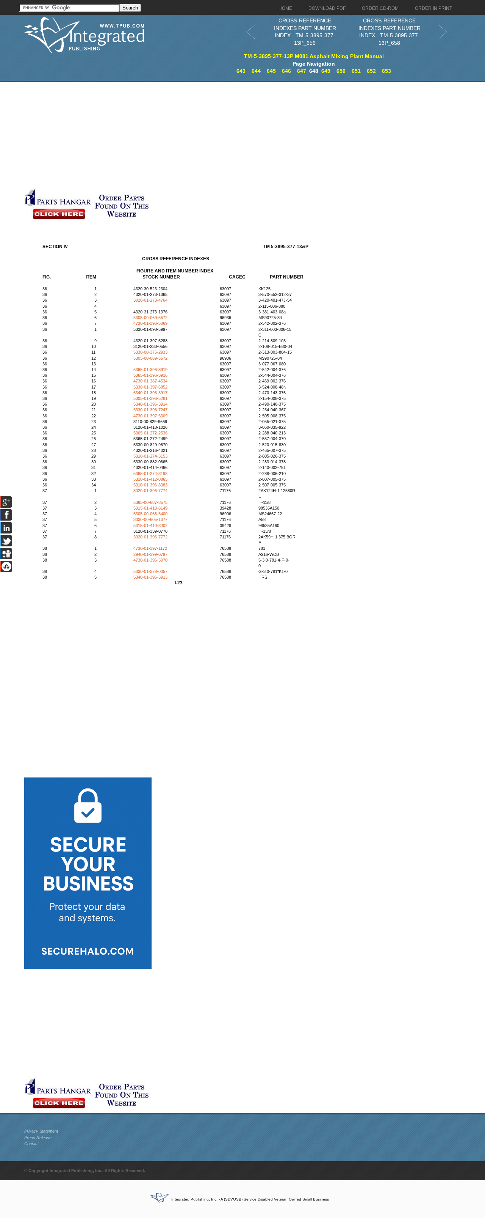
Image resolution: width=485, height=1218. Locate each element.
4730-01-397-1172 (150, 548)
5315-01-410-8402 (150, 525)
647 (301, 71)
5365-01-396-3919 (150, 369)
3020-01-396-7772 (150, 537)
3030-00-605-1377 (150, 519)
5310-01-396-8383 (150, 485)
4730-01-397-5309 (150, 416)
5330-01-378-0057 (150, 571)
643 (241, 71)
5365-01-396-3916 (150, 375)
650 (341, 71)
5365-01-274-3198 (150, 473)
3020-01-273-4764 (150, 300)
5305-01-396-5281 (150, 398)
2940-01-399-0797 (150, 554)
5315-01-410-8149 (150, 508)
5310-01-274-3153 (150, 456)
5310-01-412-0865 (150, 479)
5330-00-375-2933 (150, 352)
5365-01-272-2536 (150, 433)
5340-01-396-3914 (150, 404)
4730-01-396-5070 (150, 560)
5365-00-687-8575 (150, 502)
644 (256, 71)
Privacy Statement (41, 1131)
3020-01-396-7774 (150, 490)
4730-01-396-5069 (150, 323)
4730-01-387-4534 (150, 381)
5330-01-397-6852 (150, 387)
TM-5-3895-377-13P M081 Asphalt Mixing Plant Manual (314, 56)
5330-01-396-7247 (150, 410)
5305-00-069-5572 (150, 317)
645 (271, 71)
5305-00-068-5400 (150, 513)
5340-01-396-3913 (150, 577)
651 (356, 71)
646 (286, 71)
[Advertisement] (185, 135)
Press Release (38, 1137)
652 (371, 71)
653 (386, 71)
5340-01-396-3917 (150, 392)
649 (325, 71)
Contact (31, 1143)
